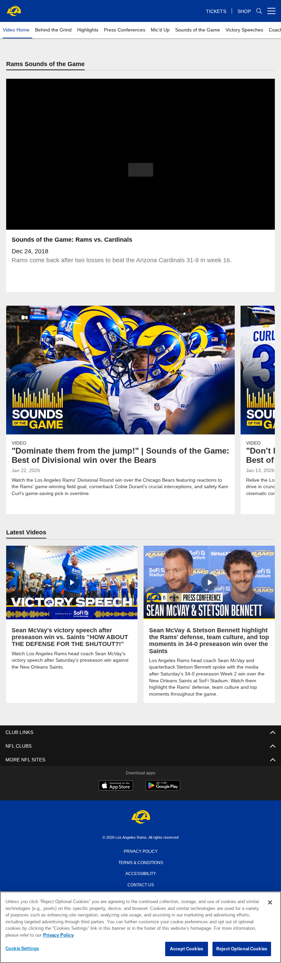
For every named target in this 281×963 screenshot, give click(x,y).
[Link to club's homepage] (13, 8)
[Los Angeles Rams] (140, 817)
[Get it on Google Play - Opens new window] (163, 789)
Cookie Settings (22, 948)
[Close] (270, 902)
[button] (140, 170)
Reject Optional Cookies (241, 949)
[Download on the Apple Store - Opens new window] (116, 787)
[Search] (259, 11)
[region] (140, 927)
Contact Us (140, 884)
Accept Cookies (186, 949)
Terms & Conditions (140, 862)
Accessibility (140, 873)
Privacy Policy (140, 851)
